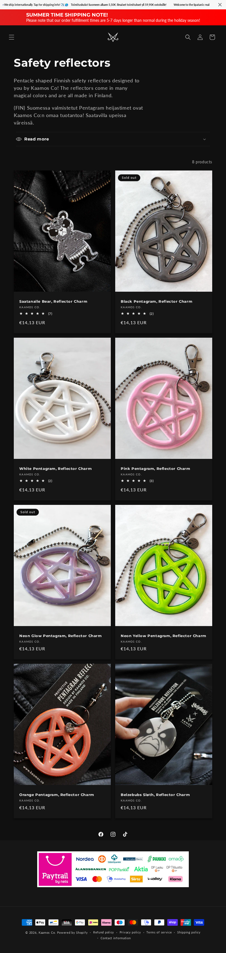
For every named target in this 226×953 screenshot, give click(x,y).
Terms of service (159, 932)
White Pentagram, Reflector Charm (55, 468)
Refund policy (103, 932)
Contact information (116, 938)
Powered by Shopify (72, 932)
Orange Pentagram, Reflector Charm (56, 794)
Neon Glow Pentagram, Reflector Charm (60, 635)
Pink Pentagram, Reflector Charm (155, 468)
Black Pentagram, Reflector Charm (156, 301)
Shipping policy (189, 932)
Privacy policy (130, 932)
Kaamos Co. (47, 932)
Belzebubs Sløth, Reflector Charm (155, 794)
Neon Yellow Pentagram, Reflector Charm (163, 635)
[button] (12, 37)
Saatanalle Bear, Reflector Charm (53, 301)
